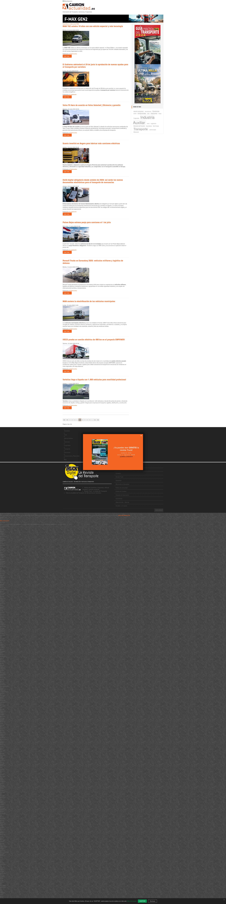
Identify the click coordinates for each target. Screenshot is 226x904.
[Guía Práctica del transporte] (147, 44)
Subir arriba (158, 510)
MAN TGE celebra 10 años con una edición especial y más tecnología (93, 26)
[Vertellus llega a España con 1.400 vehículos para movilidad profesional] (76, 391)
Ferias (159, 113)
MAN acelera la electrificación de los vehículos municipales (89, 302)
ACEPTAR (142, 901)
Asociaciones (148, 111)
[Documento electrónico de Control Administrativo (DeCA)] (76, 194)
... (77, 420)
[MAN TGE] (76, 38)
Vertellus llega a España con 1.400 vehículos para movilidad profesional (94, 380)
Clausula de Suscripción (122, 495)
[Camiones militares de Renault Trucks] (76, 275)
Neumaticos (149, 126)
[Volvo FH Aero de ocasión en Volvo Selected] (76, 117)
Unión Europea (152, 129)
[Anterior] (67, 420)
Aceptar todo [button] (3, 517)
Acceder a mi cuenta (121, 506)
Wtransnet (136, 132)
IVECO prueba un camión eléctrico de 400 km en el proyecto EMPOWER (94, 340)
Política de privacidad (122, 488)
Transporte (140, 129)
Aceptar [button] (2, 528)
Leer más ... (67, 56)
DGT (148, 113)
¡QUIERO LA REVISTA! (126, 456)
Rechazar (152, 901)
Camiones (155, 111)
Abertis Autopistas (138, 111)
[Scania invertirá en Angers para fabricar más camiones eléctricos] (76, 155)
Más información (131, 901)
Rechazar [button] (2, 529)
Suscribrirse (119, 498)
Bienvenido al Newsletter (122, 484)
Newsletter (119, 480)
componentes (142, 113)
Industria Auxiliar (143, 119)
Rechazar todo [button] (4, 519)
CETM (135, 113)
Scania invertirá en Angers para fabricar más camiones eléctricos (91, 144)
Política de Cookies (121, 491)
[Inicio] (64, 420)
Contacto (118, 473)
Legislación (73, 94)
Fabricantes (73, 54)
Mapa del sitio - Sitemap (122, 502)
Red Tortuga (156, 126)
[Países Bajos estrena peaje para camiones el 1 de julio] (76, 234)
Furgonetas (136, 118)
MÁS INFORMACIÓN (124, 515)
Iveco (148, 123)
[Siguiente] (95, 420)
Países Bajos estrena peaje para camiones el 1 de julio (87, 223)
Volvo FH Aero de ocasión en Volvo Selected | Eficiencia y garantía (91, 105)
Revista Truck (119, 477)
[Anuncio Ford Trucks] (113, 18)
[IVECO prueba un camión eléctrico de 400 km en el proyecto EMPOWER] (76, 351)
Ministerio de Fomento (139, 126)
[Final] (97, 420)
